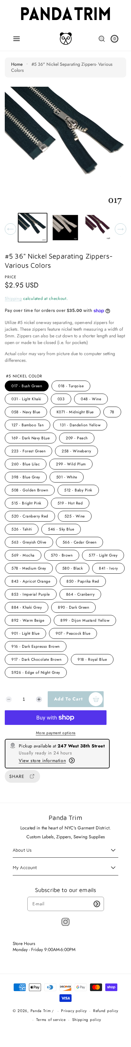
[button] (16, 39)
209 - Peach (77, 438)
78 (112, 412)
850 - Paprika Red (82, 581)
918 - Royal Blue (92, 659)
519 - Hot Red (70, 503)
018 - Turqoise (71, 386)
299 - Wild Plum (71, 464)
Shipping (13, 298)
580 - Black (72, 568)
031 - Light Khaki (26, 399)
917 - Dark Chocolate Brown (36, 659)
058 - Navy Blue (25, 412)
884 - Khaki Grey (26, 607)
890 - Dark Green (73, 607)
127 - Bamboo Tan (27, 425)
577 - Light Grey (103, 555)
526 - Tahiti (21, 529)
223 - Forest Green (28, 451)
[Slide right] (120, 229)
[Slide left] (10, 229)
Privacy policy (74, 1011)
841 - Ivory (108, 568)
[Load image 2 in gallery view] (65, 227)
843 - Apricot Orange (30, 581)
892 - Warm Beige (27, 620)
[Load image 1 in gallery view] (32, 227)
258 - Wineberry (76, 451)
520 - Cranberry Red (29, 516)
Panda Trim (41, 1011)
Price (11, 277)
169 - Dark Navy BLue (30, 438)
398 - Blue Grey (25, 477)
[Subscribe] (97, 904)
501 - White (66, 477)
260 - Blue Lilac (25, 464)
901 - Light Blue (25, 633)
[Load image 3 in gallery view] (98, 227)
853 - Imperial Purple (30, 594)
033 (61, 399)
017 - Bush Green (26, 386)
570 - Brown (62, 555)
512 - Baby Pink (78, 490)
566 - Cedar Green (80, 542)
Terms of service (51, 1020)
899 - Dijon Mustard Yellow (84, 620)
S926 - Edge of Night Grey (35, 672)
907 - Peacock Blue (73, 633)
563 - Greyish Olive (28, 542)
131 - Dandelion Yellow (80, 425)
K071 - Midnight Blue (75, 412)
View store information (42, 760)
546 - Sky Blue (61, 529)
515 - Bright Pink (26, 503)
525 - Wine (75, 516)
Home (17, 64)
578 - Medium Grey (28, 568)
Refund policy (105, 1011)
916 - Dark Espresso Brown (35, 646)
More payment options (56, 733)
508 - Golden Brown (29, 490)
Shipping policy (86, 1020)
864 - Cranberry (80, 594)
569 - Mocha (23, 555)
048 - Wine (91, 399)
